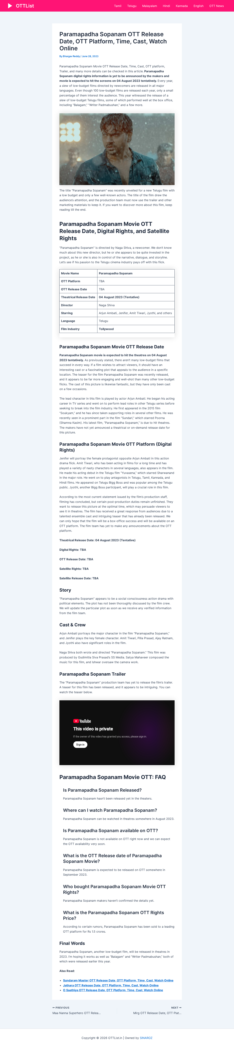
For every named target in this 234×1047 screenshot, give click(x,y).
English (198, 6)
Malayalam (149, 6)
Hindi (166, 6)
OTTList (25, 6)
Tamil (117, 6)
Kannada (182, 6)
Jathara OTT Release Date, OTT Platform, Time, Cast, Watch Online (111, 985)
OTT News (216, 6)
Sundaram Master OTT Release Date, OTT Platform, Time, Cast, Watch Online (118, 980)
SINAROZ (146, 1038)
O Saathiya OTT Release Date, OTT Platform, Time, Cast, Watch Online (113, 990)
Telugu (131, 6)
